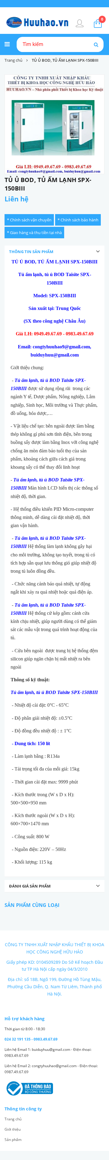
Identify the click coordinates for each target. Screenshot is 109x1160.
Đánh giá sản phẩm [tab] (30, 886)
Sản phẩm (13, 1139)
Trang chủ (13, 1119)
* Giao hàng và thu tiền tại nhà (34, 232)
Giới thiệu (13, 1129)
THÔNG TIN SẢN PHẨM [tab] (31, 251)
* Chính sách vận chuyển (29, 220)
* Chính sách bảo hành (78, 220)
